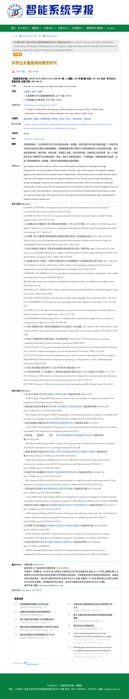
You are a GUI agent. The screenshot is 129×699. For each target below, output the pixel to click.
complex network (31, 124)
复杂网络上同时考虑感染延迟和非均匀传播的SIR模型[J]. (71, 451)
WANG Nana (29, 105)
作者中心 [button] (48, 28)
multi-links (44, 124)
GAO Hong (41, 105)
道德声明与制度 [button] (94, 28)
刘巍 (39, 91)
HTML (36, 71)
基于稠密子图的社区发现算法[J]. (59, 542)
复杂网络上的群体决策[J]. (56, 394)
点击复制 (17, 54)
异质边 (54, 119)
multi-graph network (58, 124)
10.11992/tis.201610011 (34, 139)
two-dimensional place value (64, 128)
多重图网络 (45, 119)
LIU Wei (50, 105)
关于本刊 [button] (22, 28)
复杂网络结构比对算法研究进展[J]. (59, 488)
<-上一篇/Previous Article (25, 36)
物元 (68, 119)
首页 (13, 28)
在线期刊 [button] (76, 28)
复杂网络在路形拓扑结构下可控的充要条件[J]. (69, 505)
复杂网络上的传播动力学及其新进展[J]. (66, 406)
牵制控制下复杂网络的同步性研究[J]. (62, 472)
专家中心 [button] (62, 28)
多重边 (36, 119)
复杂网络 (28, 119)
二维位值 (86, 119)
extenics (90, 124)
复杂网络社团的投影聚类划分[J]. (60, 423)
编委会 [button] (35, 28)
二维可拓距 (76, 119)
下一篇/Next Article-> (48, 36)
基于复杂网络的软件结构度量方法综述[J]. (75, 435)
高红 (33, 91)
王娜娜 (27, 91)
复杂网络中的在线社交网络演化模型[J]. (63, 525)
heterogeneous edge (77, 124)
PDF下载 (20, 71)
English (111, 28)
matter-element (101, 124)
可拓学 (62, 119)
